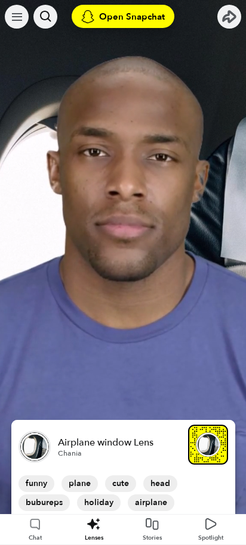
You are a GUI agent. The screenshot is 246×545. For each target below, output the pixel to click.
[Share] (229, 17)
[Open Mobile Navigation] (17, 17)
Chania (70, 453)
